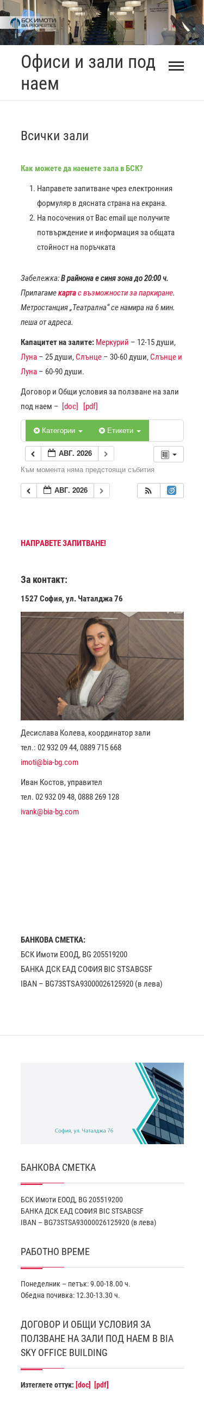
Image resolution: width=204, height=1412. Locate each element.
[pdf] (90, 406)
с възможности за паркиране (115, 293)
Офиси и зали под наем (88, 73)
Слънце (89, 357)
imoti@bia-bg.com (49, 762)
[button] (148, 491)
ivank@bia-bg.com (50, 812)
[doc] (70, 406)
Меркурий (112, 342)
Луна (29, 357)
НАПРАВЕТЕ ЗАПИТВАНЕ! (63, 543)
